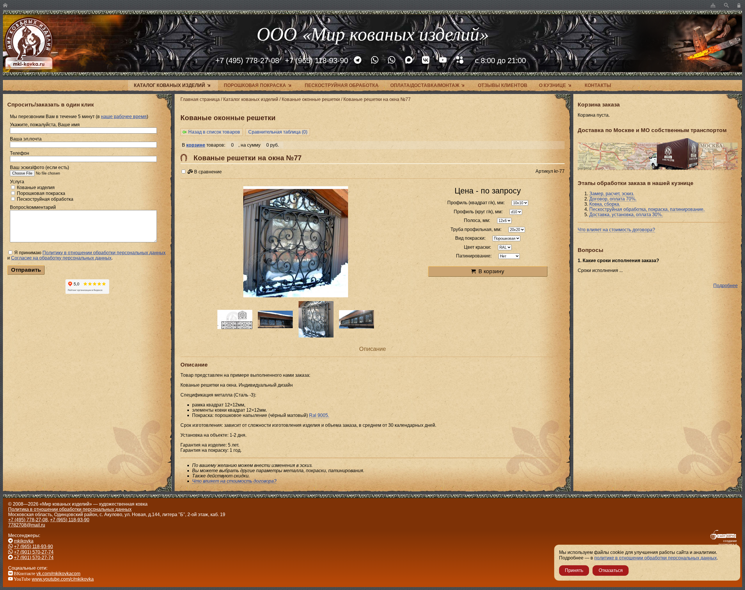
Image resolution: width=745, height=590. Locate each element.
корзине (195, 145)
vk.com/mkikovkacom (58, 573)
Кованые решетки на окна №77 (377, 99)
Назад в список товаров (214, 131)
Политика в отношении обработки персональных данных (70, 509)
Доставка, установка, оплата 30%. (626, 214)
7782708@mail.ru (26, 525)
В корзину (491, 271)
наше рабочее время (124, 116)
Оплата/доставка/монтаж (424, 85)
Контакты (598, 85)
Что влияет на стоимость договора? (616, 229)
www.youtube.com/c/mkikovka (63, 579)
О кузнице (552, 85)
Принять (574, 570)
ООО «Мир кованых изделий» (373, 33)
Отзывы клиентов (502, 85)
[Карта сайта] (713, 5)
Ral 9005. (319, 415)
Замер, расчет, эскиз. (611, 193)
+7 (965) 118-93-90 (316, 60)
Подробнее (725, 285)
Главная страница (200, 99)
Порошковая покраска (255, 85)
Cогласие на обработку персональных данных (61, 257)
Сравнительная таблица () (277, 131)
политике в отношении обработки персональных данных (655, 557)
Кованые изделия (35, 187)
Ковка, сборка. (604, 204)
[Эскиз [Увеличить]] (235, 319)
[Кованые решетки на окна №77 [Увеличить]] (295, 242)
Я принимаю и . (86, 255)
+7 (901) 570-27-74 (34, 552)
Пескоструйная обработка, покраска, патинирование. (647, 209)
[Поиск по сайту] (726, 5)
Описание (372, 349)
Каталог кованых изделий (169, 85)
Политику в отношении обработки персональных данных (104, 252)
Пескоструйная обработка (342, 85)
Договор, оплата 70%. (612, 198)
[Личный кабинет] (739, 5)
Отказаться (611, 570)
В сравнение (207, 171)
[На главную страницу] (5, 5)
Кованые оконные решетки (311, 99)
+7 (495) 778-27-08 (247, 60)
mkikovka (23, 541)
